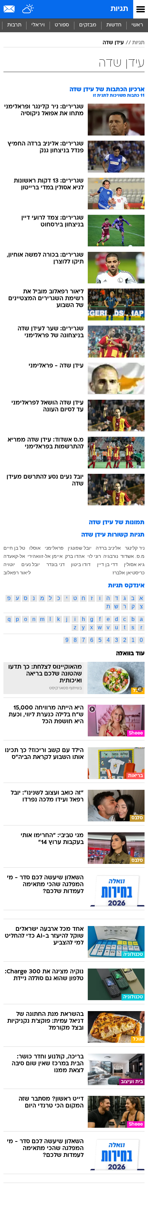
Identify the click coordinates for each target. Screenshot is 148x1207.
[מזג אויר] (28, 9)
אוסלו (35, 548)
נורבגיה (110, 556)
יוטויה (9, 564)
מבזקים (87, 25)
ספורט (62, 25)
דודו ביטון (81, 564)
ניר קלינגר (135, 548)
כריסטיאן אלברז (129, 572)
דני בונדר (55, 564)
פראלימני (54, 548)
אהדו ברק (75, 556)
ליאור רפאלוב (17, 572)
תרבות (14, 25)
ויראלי (38, 25)
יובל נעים (30, 564)
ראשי (137, 25)
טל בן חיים (14, 548)
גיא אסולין (134, 564)
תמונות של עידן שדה (117, 523)
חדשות (113, 25)
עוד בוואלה (130, 654)
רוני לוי (94, 556)
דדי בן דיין (107, 564)
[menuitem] (113, 25)
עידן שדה (113, 43)
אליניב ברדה (108, 548)
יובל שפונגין (80, 548)
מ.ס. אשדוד (132, 556)
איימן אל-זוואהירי (45, 556)
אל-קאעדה (14, 556)
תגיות (119, 9)
